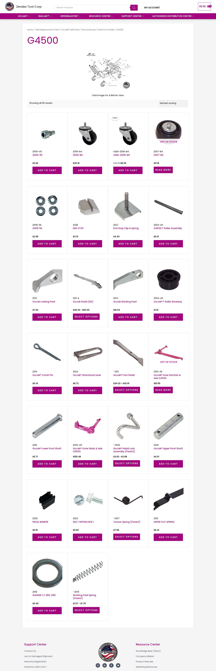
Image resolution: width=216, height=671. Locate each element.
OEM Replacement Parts (47, 29)
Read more (163, 169)
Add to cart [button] (47, 170)
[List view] (158, 102)
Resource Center (99, 16)
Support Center (131, 16)
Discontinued (89, 29)
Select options (86, 316)
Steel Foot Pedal (106, 29)
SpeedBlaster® (69, 16)
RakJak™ (43, 16)
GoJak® (22, 16)
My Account (152, 7)
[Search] (134, 8)
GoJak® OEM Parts (71, 29)
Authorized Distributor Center (171, 16)
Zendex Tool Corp (29, 7)
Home (30, 29)
